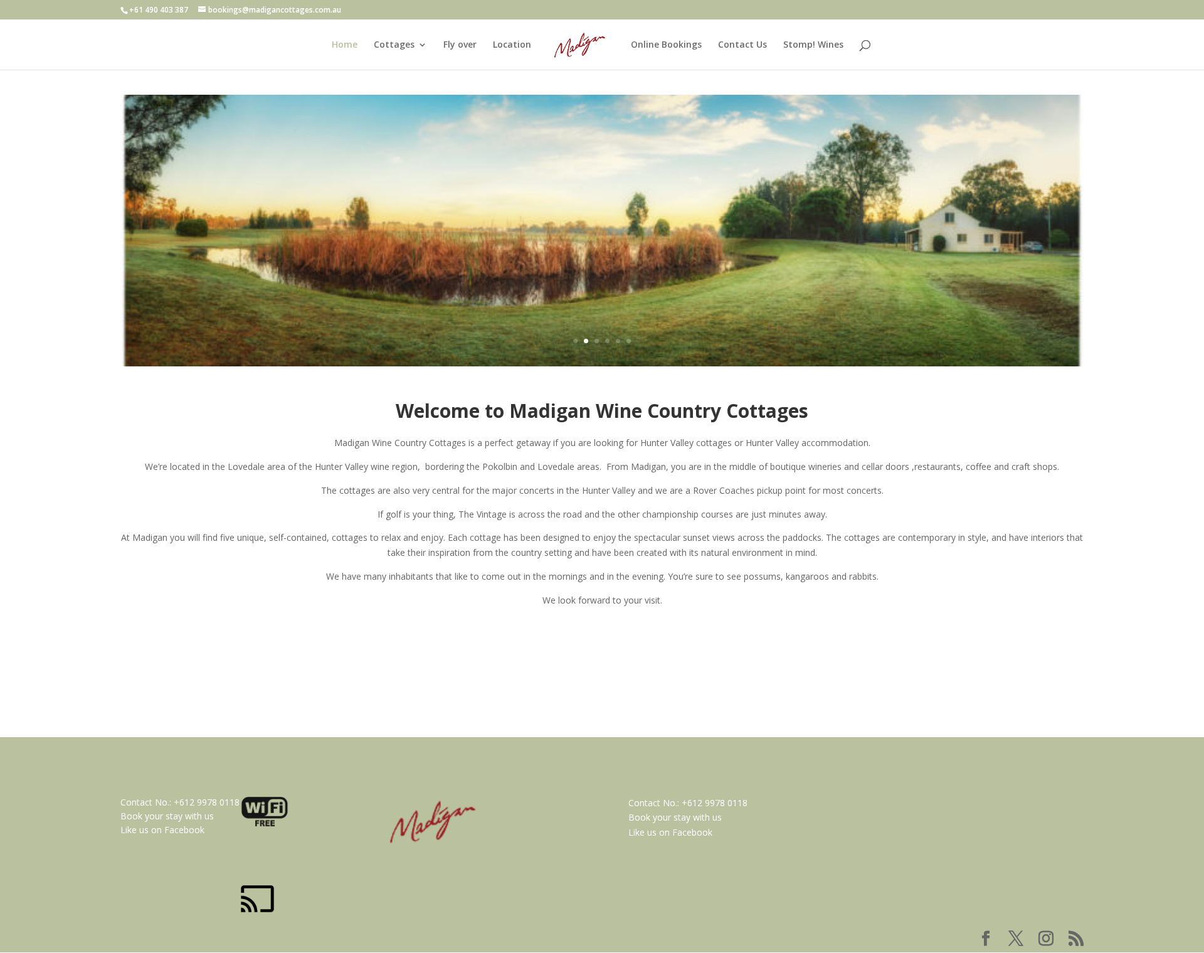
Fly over (460, 45)
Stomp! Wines (813, 45)
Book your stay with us (167, 816)
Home (344, 45)
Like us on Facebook (162, 830)
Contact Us (742, 45)
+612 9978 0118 (207, 802)
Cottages (394, 45)
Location (512, 45)
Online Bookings (666, 45)
